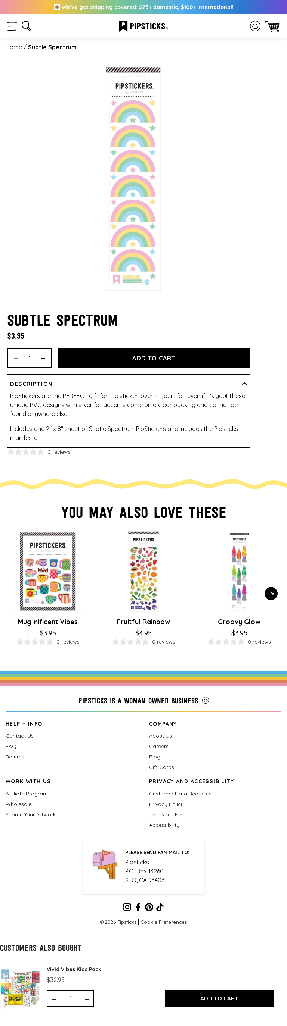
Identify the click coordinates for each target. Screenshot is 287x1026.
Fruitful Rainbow (143, 621)
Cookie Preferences (164, 922)
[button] (12, 26)
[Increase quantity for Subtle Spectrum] (45, 358)
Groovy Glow (239, 621)
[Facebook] (138, 908)
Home (14, 47)
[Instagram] (127, 908)
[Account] (255, 26)
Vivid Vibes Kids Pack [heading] (74, 969)
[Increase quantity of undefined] (87, 998)
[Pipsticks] (143, 25)
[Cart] (272, 26)
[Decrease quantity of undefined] (53, 998)
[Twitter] (149, 908)
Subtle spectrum (52, 47)
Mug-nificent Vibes (48, 621)
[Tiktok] (160, 908)
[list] (143, 984)
